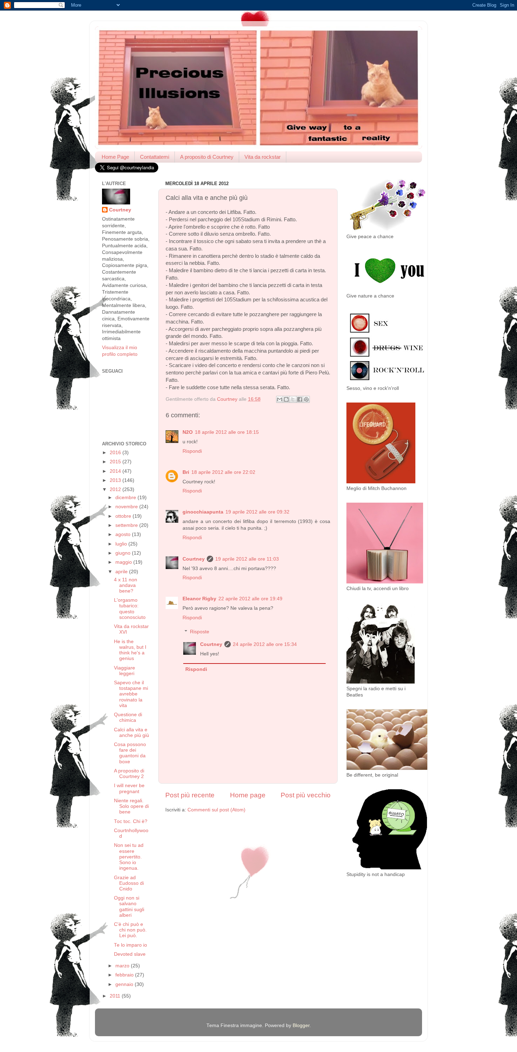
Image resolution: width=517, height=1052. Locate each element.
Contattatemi (154, 157)
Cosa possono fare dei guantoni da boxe (130, 753)
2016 (116, 452)
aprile (122, 571)
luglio (121, 544)
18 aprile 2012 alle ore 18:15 (227, 432)
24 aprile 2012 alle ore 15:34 (265, 644)
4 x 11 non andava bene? (125, 585)
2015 (116, 461)
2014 (116, 471)
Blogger (301, 1025)
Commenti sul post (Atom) (216, 809)
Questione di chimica (128, 717)
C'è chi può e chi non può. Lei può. (130, 930)
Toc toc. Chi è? (130, 821)
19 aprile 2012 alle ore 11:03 (247, 559)
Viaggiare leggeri (124, 670)
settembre (127, 525)
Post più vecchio (306, 795)
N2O (188, 432)
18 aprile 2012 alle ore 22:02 (223, 472)
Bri (186, 472)
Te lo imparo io (130, 945)
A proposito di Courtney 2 (129, 773)
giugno (123, 553)
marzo (123, 965)
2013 (116, 480)
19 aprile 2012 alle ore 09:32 (257, 512)
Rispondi (192, 451)
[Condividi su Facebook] (299, 399)
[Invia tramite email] (279, 399)
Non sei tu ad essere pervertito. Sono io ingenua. (128, 857)
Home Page (115, 157)
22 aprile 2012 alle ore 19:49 (250, 598)
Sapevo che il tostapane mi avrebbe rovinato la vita (131, 694)
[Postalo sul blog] (286, 399)
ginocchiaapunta (203, 512)
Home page (248, 795)
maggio (124, 562)
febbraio (125, 975)
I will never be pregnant (129, 788)
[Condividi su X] (292, 399)
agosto (123, 534)
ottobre (124, 516)
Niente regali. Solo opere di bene (131, 806)
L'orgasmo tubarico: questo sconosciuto (130, 608)
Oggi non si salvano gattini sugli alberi (129, 906)
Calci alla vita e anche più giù (131, 732)
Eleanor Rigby (199, 598)
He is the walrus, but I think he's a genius (130, 650)
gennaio (125, 984)
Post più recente (190, 795)
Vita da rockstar (262, 157)
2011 (116, 996)
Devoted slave (130, 954)
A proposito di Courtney (207, 157)
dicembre (126, 497)
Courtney (194, 559)
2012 (116, 489)
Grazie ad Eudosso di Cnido (129, 883)
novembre (127, 506)
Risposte (199, 631)
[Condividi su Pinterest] (306, 399)
